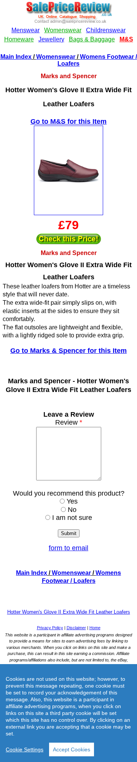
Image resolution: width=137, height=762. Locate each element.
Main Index (16, 57)
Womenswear (55, 57)
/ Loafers (82, 581)
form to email (68, 548)
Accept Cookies (71, 749)
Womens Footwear (107, 57)
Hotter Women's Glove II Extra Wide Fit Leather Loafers (68, 612)
